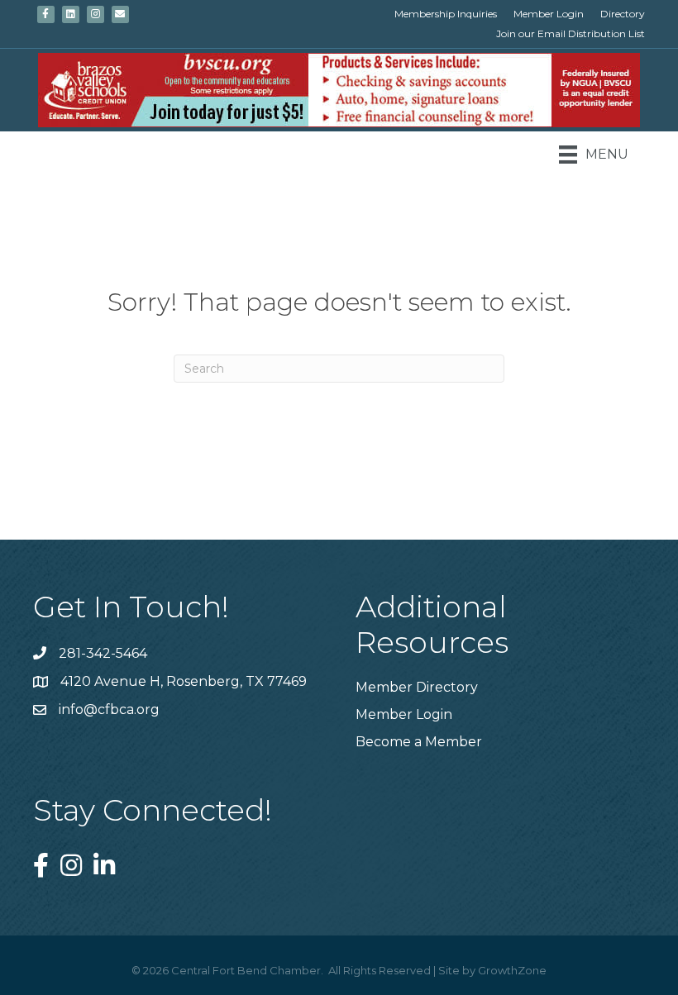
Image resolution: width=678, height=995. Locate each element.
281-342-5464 (103, 653)
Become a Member (419, 742)
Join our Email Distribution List (570, 33)
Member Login (548, 13)
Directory (622, 13)
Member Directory (417, 687)
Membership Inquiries (445, 13)
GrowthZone (512, 970)
